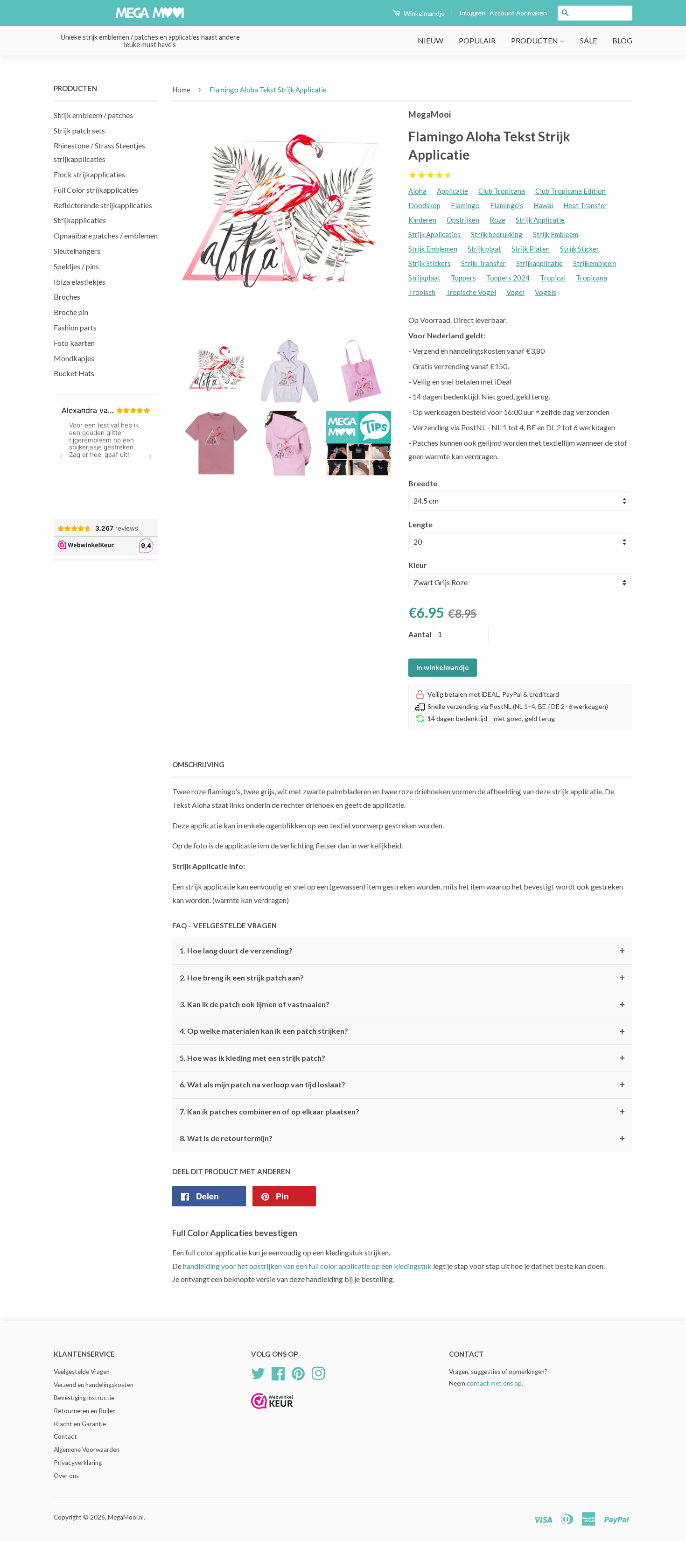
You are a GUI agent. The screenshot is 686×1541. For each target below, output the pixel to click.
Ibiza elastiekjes (79, 281)
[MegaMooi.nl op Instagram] (318, 1372)
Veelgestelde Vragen (82, 1371)
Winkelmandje (423, 13)
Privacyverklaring (78, 1462)
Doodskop (424, 205)
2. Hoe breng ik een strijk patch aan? (402, 978)
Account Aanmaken (518, 13)
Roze (497, 220)
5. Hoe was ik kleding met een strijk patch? (402, 1058)
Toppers (463, 277)
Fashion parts (75, 327)
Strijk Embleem (555, 234)
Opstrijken (463, 220)
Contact (65, 1436)
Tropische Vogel (471, 292)
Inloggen (472, 13)
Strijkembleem (594, 263)
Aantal (419, 634)
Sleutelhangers (77, 250)
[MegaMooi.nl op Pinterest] (298, 1372)
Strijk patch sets (79, 130)
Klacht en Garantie (80, 1424)
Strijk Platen (530, 249)
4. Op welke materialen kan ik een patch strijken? (402, 1031)
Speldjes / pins (76, 266)
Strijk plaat (484, 249)
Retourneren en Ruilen (85, 1411)
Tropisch (421, 292)
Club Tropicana (501, 191)
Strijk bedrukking (497, 234)
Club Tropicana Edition (570, 191)
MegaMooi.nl (126, 1517)
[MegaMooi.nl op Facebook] (278, 1372)
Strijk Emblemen (432, 249)
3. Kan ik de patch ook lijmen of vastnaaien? (402, 1004)
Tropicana (591, 277)
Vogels (545, 292)
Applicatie (452, 191)
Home (181, 89)
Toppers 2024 (508, 277)
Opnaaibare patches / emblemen (106, 235)
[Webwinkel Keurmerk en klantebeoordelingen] (272, 1412)
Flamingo (465, 205)
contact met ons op (494, 1383)
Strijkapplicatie (539, 263)
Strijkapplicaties (80, 220)
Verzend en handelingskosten (93, 1384)
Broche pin (71, 312)
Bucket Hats (74, 373)
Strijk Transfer (483, 263)
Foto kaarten (74, 342)
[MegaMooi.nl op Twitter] (258, 1372)
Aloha (417, 191)
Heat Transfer (585, 205)
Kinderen (422, 220)
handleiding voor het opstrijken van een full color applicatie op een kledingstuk (307, 1265)
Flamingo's (506, 205)
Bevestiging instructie (84, 1397)
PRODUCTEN (535, 40)
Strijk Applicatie (540, 220)
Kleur (417, 564)
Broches (67, 296)
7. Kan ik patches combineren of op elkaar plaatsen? (402, 1112)
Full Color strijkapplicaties (96, 189)
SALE (588, 40)
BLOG (622, 40)
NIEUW (430, 40)
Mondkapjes (74, 358)
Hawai (543, 205)
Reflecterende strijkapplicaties (103, 205)
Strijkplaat (424, 277)
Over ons (66, 1475)
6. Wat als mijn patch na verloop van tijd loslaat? (402, 1084)
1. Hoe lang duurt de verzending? (402, 951)
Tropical (553, 277)
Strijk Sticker (579, 249)
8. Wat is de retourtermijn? (402, 1138)
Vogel (515, 292)
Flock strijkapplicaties (89, 174)
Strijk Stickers (429, 263)
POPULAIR (477, 40)
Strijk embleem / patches (93, 115)
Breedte (422, 483)
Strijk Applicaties (434, 234)
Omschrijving (198, 764)
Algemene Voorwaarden (86, 1449)
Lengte (420, 524)
